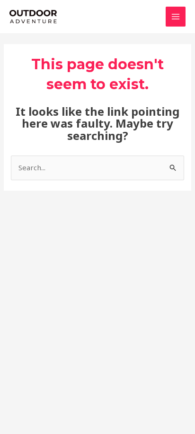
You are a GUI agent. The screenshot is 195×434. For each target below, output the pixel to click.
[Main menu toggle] (176, 17)
